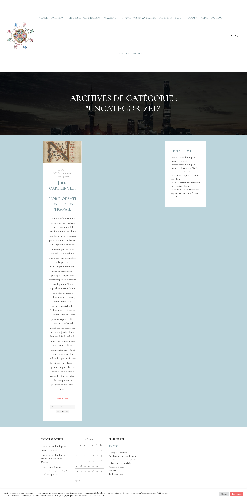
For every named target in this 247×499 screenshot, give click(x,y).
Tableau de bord (116, 474)
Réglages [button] (224, 494)
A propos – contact (118, 452)
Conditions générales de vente (122, 456)
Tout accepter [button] (237, 494)
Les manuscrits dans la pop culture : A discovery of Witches (53, 458)
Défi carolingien (64, 173)
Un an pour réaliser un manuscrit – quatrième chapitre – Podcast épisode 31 (185, 193)
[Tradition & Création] (20, 36)
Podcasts (113, 470)
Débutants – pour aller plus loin (123, 459)
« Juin (77, 480)
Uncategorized (63, 176)
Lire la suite (62, 397)
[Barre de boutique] (231, 36)
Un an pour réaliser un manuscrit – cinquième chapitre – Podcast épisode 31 (185, 175)
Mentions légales (116, 467)
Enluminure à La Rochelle (120, 463)
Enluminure (62, 411)
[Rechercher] (236, 36)
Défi (55, 173)
